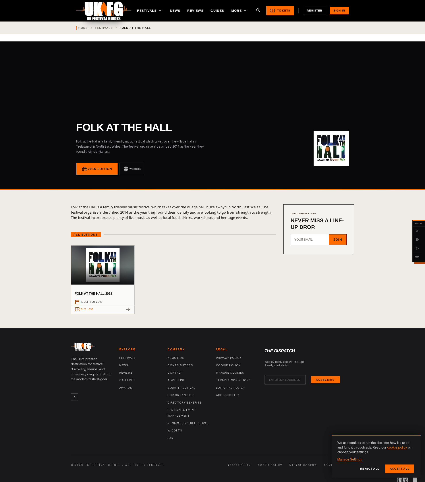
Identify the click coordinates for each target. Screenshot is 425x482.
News (175, 10)
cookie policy (397, 447)
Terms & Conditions (233, 380)
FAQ (171, 438)
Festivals (150, 10)
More (239, 10)
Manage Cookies (230, 372)
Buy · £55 (84, 309)
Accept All (399, 468)
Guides (217, 10)
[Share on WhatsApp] (417, 248)
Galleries (127, 380)
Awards (125, 387)
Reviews (195, 10)
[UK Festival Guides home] (91, 347)
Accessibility (228, 395)
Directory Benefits (185, 402)
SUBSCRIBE (325, 379)
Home (83, 27)
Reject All (369, 468)
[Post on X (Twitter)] (417, 230)
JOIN (337, 239)
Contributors (180, 365)
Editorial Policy (230, 387)
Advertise (176, 380)
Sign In (339, 10)
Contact (175, 372)
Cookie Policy (228, 365)
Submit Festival (181, 387)
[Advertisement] (212, 75)
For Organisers (181, 395)
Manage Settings (349, 459)
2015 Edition (97, 169)
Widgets (175, 430)
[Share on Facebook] (417, 239)
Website (132, 169)
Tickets (280, 11)
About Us (176, 357)
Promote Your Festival (188, 423)
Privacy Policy (229, 357)
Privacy (330, 465)
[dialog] (376, 456)
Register (315, 10)
